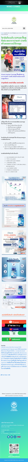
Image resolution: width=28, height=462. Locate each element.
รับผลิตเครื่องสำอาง (18, 358)
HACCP (8, 349)
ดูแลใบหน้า (9, 352)
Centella (7, 347)
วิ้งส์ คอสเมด (17, 362)
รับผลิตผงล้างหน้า (14, 356)
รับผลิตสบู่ (12, 358)
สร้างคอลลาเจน (4, 364)
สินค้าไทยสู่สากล (11, 364)
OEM (19, 349)
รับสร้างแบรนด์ (20, 360)
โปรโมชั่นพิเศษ (14, 366)
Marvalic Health (14, 349)
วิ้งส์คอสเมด (23, 362)
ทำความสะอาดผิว (15, 352)
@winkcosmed (16, 455)
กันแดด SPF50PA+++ (11, 350)
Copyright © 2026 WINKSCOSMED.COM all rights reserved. (14, 460)
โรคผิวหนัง (24, 366)
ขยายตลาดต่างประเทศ (20, 350)
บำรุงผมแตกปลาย (4, 354)
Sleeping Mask (24, 349)
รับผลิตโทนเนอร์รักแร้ (7, 360)
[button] (24, 28)
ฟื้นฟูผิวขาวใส (22, 354)
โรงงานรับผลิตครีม (5, 368)
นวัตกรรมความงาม (23, 352)
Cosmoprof (16, 347)
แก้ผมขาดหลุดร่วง (7, 366)
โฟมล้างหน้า (19, 366)
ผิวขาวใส (17, 354)
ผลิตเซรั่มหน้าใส (11, 354)
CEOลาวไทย (11, 347)
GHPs (20, 347)
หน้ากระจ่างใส (18, 364)
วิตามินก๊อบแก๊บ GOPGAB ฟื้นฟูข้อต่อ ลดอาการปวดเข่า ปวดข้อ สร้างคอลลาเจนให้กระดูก (14, 40)
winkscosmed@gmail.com (10, 431)
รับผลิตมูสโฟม (7, 358)
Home (2, 33)
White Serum (4, 351)
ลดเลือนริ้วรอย (10, 362)
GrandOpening (4, 349)
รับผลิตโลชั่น (14, 360)
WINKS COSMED (13, 6)
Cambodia (3, 347)
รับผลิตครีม (8, 356)
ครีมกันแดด (3, 352)
